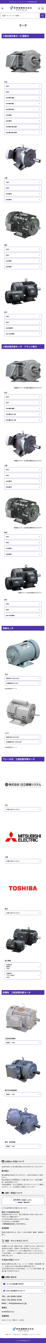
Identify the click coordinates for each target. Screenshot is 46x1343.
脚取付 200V (10, 1042)
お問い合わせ (16, 1334)
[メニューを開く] (1, 8)
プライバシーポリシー (36, 1334)
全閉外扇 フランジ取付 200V (10, 975)
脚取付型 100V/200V (12, 737)
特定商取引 (25, 1334)
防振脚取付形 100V (12, 683)
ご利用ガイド (7, 1334)
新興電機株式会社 (25, 1340)
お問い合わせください (13, 809)
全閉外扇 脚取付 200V (9, 966)
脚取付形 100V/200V (12, 678)
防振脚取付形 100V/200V (14, 742)
